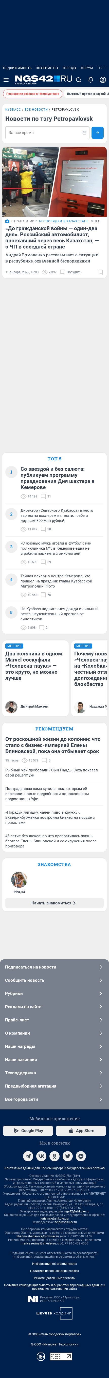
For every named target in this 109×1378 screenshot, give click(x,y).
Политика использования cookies (54, 1271)
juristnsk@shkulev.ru (55, 1218)
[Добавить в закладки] (101, 272)
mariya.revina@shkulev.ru (38, 1243)
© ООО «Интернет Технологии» (54, 1344)
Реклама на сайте (23, 1006)
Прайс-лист (17, 1019)
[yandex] (81, 1156)
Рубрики (14, 993)
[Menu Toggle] (6, 80)
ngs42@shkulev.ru (76, 1211)
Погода (70, 68)
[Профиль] (103, 80)
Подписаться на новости (30, 967)
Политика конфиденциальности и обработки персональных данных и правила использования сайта (54, 1287)
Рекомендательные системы (54, 1278)
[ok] (54, 1156)
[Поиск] (78, 80)
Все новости (36, 109)
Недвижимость (17, 68)
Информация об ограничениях (54, 1264)
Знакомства (47, 68)
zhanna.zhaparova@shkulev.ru (37, 1236)
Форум (87, 68)
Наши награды (20, 1046)
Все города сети (21, 1099)
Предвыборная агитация (31, 1086)
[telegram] (28, 1156)
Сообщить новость (24, 980)
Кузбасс (13, 109)
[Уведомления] (91, 80)
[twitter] (68, 1156)
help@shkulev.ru (66, 1222)
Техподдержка (20, 1072)
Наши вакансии (21, 1059)
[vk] (41, 1156)
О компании (17, 1033)
